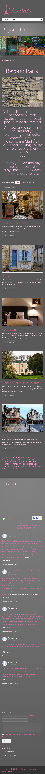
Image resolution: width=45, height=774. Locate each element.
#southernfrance (11, 594)
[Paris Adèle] (8, 519)
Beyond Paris (9, 187)
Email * (31, 720)
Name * (31, 716)
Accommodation (30, 182)
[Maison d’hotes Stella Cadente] (22, 365)
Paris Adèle (12, 535)
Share (16, 564)
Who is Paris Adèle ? (10, 755)
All (18, 182)
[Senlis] (22, 259)
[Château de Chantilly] (22, 205)
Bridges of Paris (9, 752)
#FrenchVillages (32, 594)
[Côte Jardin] (22, 312)
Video (8, 597)
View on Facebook (7, 564)
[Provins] (22, 418)
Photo (8, 560)
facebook (31, 461)
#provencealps (21, 594)
